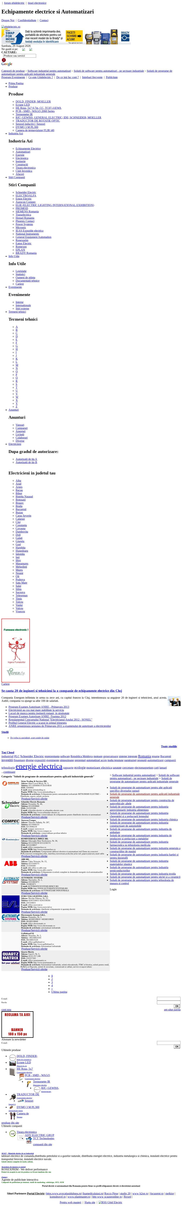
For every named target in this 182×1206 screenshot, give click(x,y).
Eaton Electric (23, 243)
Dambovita (22, 531)
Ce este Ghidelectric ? (40, 77)
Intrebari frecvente (92, 77)
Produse (13, 86)
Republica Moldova (82, 756)
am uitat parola (172, 1009)
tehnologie (8, 767)
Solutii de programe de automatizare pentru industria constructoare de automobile (139, 824)
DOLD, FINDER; (27, 1056)
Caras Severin (23, 515)
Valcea (19, 608)
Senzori (29, 1100)
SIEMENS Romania (27, 211)
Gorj (18, 544)
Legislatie (21, 271)
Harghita (20, 547)
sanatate (117, 767)
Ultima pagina (59, 991)
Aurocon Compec (26, 201)
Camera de (23, 1113)
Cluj (18, 522)
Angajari (20, 431)
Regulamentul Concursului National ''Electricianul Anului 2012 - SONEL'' (50, 719)
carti (156, 767)
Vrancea (20, 611)
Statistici (20, 274)
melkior (169, 1193)
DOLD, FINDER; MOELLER (33, 101)
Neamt (19, 573)
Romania (144, 756)
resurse (156, 756)
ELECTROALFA (26, 195)
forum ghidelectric (14, 2)
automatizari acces (96, 760)
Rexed (127, 1196)
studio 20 (125, 1193)
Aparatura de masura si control (13, 1167)
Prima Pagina (16, 83)
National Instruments (27, 233)
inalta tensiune (116, 760)
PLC (17, 756)
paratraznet (130, 760)
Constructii (22, 164)
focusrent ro (157, 1193)
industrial (7, 756)
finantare (19, 760)
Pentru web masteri (70, 1202)
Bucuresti (21, 509)
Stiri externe (22, 308)
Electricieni (15, 444)
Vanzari (20, 424)
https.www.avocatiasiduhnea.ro (63, 1193)
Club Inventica (24, 170)
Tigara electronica (26, 167)
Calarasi (20, 518)
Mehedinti (21, 566)
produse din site (10, 1122)
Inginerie (21, 161)
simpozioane (67, 760)
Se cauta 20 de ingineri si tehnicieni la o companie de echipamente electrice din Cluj (61, 691)
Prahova (20, 579)
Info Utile (14, 256)
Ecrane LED (23, 104)
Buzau (19, 512)
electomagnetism (144, 767)
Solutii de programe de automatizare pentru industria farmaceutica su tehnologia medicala (139, 843)
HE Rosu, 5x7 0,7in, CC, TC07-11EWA (38, 107)
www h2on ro (140, 1193)
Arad (18, 483)
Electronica (22, 158)
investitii (7, 760)
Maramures (22, 563)
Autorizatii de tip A (26, 459)
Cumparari (22, 428)
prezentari (80, 760)
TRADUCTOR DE (28, 1094)
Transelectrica (23, 214)
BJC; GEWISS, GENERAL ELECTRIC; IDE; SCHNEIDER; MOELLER (58, 117)
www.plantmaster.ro (79, 1196)
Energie (20, 154)
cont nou (6, 1009)
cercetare (128, 767)
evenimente (52, 760)
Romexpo (21, 246)
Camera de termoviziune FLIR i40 (35, 130)
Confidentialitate (27, 20)
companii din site (42, 1144)
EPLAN (20, 249)
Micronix (21, 227)
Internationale (23, 305)
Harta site (90, 1202)
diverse (30, 760)
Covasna (20, 528)
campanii (170, 760)
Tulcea (19, 601)
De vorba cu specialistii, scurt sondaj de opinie (29, 738)
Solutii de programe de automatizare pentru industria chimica (144, 819)
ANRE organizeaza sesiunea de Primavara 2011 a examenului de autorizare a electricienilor (60, 726)
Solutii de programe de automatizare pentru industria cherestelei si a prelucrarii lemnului (139, 815)
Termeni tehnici (17, 311)
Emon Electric (24, 198)
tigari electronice (37, 2)
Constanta (21, 525)
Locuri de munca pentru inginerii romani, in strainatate (39, 713)
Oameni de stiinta (25, 277)
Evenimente (15, 287)
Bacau (19, 490)
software (65, 756)
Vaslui (19, 605)
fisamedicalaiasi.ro (92, 1193)
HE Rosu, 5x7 (25, 1068)
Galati (19, 538)
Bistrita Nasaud (24, 496)
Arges (19, 486)
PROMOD (22, 208)
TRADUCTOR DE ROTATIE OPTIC (38, 120)
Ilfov (18, 560)
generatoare (110, 756)
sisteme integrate (128, 756)
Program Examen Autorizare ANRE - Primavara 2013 (39, 706)
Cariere (20, 283)
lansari (163, 767)
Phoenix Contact (25, 221)
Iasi (18, 557)
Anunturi (14, 409)
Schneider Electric (26, 192)
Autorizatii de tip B (26, 462)
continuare (9, 771)
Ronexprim (22, 240)
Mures (19, 569)
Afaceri (20, 174)
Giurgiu (20, 541)
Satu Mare (21, 582)
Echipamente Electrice (28, 148)
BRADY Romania (26, 253)
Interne (19, 302)
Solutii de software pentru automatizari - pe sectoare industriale (109, 70)
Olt (17, 576)
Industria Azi (16, 133)
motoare (98, 756)
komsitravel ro (58, 1196)
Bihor (19, 493)
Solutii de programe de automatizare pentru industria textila (143, 873)
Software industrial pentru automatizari (49, 70)
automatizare (155, 760)
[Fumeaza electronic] (15, 681)
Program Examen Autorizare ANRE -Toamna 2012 (37, 716)
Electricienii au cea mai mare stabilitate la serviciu (36, 710)
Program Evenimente (13, 77)
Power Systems (24, 224)
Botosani (21, 499)
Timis (19, 598)
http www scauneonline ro (107, 1196)
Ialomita (20, 553)
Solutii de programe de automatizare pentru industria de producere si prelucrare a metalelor (141, 837)
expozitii (40, 760)
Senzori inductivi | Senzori (30, 123)
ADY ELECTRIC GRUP (39, 1135)
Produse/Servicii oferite (34, 798)
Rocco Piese (111, 1193)
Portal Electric (35, 1193)
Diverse (20, 440)
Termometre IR (24, 114)
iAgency (4, 1177)
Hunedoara (22, 550)
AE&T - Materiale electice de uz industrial (17, 1153)
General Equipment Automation (33, 237)
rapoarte (68, 767)
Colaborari (22, 437)
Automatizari (23, 151)
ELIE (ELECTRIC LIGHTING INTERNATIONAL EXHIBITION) (55, 205)
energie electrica (39, 766)
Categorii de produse (13, 70)
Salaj (18, 585)
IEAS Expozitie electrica (29, 230)
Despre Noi (7, 20)
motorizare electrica (99, 767)
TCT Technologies (43, 1138)
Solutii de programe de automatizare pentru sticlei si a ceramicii (145, 876)
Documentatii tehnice (27, 280)
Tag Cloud (7, 752)
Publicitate (112, 77)
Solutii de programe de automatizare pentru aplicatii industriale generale (144, 780)
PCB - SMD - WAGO (37, 1075)
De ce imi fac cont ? (67, 77)
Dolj (18, 534)
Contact (44, 20)
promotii (142, 760)
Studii (5, 732)
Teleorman (22, 595)
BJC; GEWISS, (50, 1087)
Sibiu (19, 589)
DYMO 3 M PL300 (27, 127)
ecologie (80, 767)
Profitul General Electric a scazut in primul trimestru (38, 722)
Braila (19, 506)
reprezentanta (52, 756)
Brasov (20, 502)
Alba (18, 480)
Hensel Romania (25, 217)
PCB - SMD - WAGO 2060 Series (35, 111)
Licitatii (20, 434)
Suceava (20, 592)
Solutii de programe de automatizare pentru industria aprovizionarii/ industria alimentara (139, 808)
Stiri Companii (17, 177)
